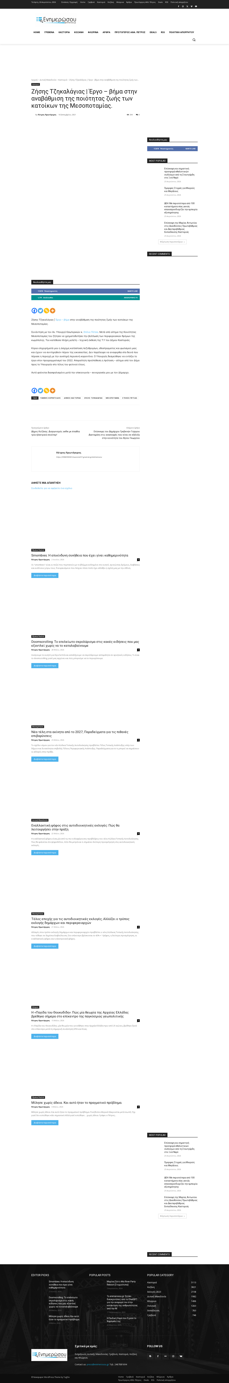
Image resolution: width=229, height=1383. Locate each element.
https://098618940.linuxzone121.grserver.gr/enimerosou (79, 457)
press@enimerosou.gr (98, 1364)
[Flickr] (165, 1356)
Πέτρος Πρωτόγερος (47, 114)
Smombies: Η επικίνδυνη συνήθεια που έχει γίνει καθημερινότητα (79, 555)
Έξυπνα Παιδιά (38, 550)
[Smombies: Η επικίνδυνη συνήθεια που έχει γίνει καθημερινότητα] (85, 524)
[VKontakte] (181, 1356)
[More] (70, 123)
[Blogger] (150, 1356)
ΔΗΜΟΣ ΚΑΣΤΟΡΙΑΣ (72, 398)
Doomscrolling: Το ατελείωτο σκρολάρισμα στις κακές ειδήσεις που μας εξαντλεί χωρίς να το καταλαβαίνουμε (85, 643)
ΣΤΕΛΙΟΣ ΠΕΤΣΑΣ (129, 398)
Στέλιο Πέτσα (90, 332)
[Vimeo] (191, 6)
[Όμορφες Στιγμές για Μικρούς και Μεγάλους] (154, 192)
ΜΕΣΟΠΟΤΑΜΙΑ (112, 398)
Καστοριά (62, 80)
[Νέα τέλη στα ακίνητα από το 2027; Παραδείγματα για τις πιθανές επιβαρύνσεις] (85, 701)
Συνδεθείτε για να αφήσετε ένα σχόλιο (51, 488)
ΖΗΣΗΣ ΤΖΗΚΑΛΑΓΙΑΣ (93, 398)
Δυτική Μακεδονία (48, 80)
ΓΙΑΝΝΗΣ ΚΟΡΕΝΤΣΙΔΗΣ (50, 398)
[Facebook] (178, 6)
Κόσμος (35, 1007)
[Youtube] (196, 6)
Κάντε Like (133, 291)
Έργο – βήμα (62, 319)
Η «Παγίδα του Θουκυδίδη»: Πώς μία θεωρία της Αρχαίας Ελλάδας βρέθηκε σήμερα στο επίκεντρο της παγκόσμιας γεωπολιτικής (80, 1014)
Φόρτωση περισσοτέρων (171, 241)
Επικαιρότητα (37, 727)
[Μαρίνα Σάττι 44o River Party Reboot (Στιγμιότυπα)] (96, 1285)
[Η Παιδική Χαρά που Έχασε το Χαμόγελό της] (96, 1322)
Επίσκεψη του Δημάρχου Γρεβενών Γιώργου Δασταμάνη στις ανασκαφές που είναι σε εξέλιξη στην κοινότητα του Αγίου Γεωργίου (114, 434)
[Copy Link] (46, 310)
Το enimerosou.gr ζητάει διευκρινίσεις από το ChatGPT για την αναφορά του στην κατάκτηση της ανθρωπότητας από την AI (122, 1302)
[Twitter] (187, 6)
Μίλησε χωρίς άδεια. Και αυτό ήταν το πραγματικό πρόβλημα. (76, 1103)
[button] (194, 39)
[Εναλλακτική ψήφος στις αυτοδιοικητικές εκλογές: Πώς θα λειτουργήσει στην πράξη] (85, 794)
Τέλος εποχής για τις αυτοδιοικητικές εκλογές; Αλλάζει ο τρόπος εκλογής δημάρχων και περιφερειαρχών (80, 921)
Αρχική (34, 80)
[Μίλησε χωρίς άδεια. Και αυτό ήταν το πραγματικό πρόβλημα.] (85, 1072)
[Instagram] (183, 6)
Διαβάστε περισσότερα (45, 575)
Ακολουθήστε (131, 297)
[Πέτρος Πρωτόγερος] (33, 114)
